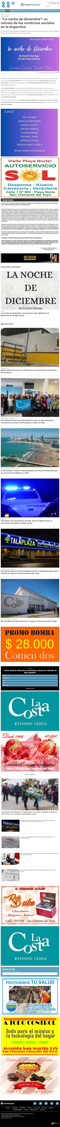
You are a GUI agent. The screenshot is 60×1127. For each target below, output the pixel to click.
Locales (7, 10)
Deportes (37, 10)
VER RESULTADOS (30, 688)
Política (25, 10)
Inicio (3, 10)
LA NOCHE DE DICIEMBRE (54, 72)
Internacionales (49, 10)
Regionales (13, 10)
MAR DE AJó (46, 72)
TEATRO (41, 72)
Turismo (42, 10)
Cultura (56, 10)
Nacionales (20, 10)
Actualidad (31, 10)
